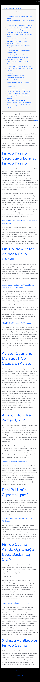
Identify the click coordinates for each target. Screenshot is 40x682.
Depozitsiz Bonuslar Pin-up (15, 77)
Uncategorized (7, 8)
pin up (36, 120)
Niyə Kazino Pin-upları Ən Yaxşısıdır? (18, 32)
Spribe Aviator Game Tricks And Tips (18, 91)
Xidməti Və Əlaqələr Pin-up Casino (17, 57)
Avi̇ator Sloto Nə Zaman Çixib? (16, 39)
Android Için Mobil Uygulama (16, 100)
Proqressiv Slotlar (12, 80)
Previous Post (20, 671)
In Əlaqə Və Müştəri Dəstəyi (15, 75)
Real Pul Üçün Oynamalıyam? (16, 43)
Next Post (20, 675)
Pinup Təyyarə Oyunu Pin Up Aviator (18, 61)
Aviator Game (11, 73)
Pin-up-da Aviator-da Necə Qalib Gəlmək (19, 25)
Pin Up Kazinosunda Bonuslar (16, 89)
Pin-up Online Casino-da (14, 59)
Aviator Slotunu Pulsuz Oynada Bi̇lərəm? (19, 102)
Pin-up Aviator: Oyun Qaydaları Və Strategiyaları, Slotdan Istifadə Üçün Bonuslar (18, 96)
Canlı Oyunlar (11, 86)
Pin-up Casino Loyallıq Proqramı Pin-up (19, 66)
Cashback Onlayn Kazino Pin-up (17, 41)
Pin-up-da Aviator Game (14, 64)
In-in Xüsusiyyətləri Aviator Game (17, 55)
